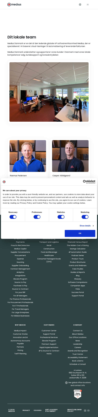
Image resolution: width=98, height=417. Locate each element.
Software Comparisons (77, 282)
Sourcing (20, 262)
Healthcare (49, 255)
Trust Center (77, 354)
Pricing (20, 350)
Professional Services (49, 337)
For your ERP (20, 292)
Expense (20, 259)
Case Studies (77, 269)
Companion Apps (78, 285)
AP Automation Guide (78, 252)
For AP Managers (20, 295)
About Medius (77, 334)
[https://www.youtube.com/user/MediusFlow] (88, 410)
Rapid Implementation (49, 347)
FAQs (78, 289)
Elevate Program (20, 279)
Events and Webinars (77, 265)
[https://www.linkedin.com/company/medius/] (85, 410)
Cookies (37, 410)
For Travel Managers (20, 309)
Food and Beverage (49, 252)
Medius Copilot (20, 249)
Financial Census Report (78, 242)
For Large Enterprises (20, 312)
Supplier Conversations (20, 252)
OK (80, 233)
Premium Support (49, 344)
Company (77, 325)
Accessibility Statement (78, 357)
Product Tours (78, 259)
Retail (49, 245)
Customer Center (49, 330)
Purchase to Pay (20, 285)
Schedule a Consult (78, 364)
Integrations (20, 275)
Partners (20, 347)
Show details (85, 226)
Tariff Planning (20, 353)
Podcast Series (78, 255)
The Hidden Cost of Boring (78, 245)
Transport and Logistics (49, 242)
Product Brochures (77, 262)
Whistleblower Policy (74, 410)
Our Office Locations (77, 337)
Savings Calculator (77, 249)
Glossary (77, 279)
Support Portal (78, 295)
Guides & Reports (78, 272)
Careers (77, 347)
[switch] (37, 217)
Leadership (77, 344)
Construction (49, 249)
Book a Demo (77, 361)
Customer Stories (20, 334)
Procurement (20, 255)
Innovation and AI (20, 337)
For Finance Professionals (20, 299)
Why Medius (20, 325)
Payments (20, 242)
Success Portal (78, 292)
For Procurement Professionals (20, 302)
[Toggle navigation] (88, 4)
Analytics (20, 272)
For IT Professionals (20, 306)
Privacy (26, 410)
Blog (77, 275)
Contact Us (77, 330)
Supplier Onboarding (20, 265)
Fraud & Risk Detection (20, 245)
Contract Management (20, 269)
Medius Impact (20, 330)
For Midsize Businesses (20, 316)
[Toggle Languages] (80, 4)
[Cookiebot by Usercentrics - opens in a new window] (84, 182)
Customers (49, 325)
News (78, 341)
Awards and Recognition (78, 351)
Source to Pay (20, 282)
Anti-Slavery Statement (51, 410)
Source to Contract (20, 289)
